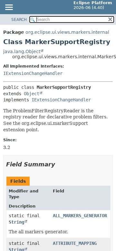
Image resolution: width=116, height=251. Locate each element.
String (16, 222)
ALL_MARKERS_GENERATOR (80, 215)
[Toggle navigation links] (8, 7)
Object (31, 93)
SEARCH (19, 19)
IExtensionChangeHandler (33, 73)
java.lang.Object (21, 51)
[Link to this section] (59, 164)
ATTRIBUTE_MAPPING (75, 243)
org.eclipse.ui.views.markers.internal (67, 32)
